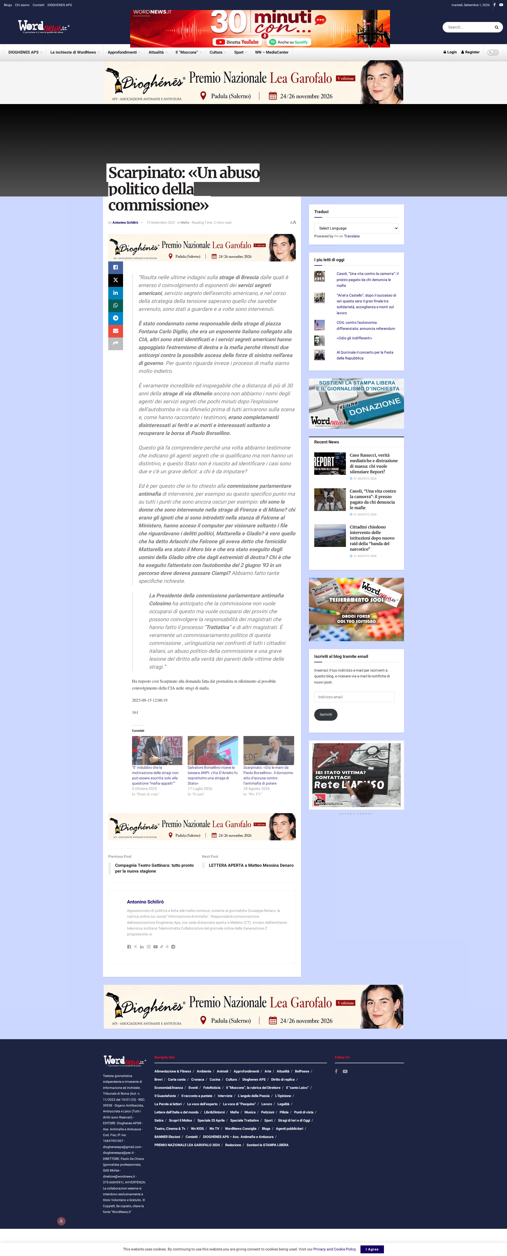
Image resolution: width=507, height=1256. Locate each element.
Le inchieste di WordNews (73, 52)
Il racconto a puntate (196, 1095)
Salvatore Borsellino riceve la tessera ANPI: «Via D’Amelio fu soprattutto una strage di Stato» (213, 775)
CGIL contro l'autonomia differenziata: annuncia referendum (366, 325)
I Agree (372, 1249)
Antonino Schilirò (125, 222)
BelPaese (302, 1071)
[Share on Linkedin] (115, 293)
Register (472, 52)
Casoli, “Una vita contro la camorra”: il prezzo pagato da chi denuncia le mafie (367, 279)
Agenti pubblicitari (289, 1128)
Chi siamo (22, 5)
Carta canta (177, 1079)
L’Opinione (283, 1095)
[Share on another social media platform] (115, 344)
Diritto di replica (283, 1079)
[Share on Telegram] (115, 318)
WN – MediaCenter (271, 52)
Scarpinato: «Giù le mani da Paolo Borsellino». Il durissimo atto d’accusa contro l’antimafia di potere (268, 775)
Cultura (216, 52)
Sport (238, 52)
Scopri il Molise (180, 1120)
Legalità (283, 1104)
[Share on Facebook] (115, 267)
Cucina (215, 1079)
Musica (250, 1112)
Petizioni (267, 1112)
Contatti (38, 5)
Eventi (193, 1087)
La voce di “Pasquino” (239, 1104)
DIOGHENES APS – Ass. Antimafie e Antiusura (238, 1136)
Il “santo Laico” (297, 1087)
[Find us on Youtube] (501, 5)
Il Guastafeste (165, 1095)
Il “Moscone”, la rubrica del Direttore (253, 1087)
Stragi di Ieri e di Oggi (294, 1120)
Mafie (185, 222)
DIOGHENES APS (60, 5)
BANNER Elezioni (167, 1136)
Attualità (156, 52)
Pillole (284, 1112)
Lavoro (266, 1104)
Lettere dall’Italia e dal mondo (176, 1112)
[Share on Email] (115, 331)
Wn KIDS (197, 1128)
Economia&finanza (168, 1087)
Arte (268, 1071)
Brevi (158, 1079)
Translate (352, 236)
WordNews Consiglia (240, 1128)
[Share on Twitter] (115, 280)
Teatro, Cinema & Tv (169, 1128)
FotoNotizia (211, 1087)
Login (452, 52)
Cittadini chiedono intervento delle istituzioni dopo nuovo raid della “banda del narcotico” (372, 538)
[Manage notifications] (61, 1221)
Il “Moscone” (187, 52)
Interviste (225, 1095)
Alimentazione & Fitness (172, 1071)
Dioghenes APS (254, 1079)
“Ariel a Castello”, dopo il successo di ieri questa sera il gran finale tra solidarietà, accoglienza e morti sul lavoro (366, 304)
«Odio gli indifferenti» (354, 338)
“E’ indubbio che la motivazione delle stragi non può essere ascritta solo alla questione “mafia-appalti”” (155, 775)
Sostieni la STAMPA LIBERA (268, 1144)
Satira (158, 1120)
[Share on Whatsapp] (115, 305)
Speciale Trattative (244, 1120)
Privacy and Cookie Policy (334, 1249)
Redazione (233, 1144)
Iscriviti (326, 714)
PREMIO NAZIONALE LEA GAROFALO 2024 (187, 1144)
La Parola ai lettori (168, 1104)
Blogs (8, 5)
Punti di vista (303, 1112)
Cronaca (197, 1079)
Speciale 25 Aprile (211, 1120)
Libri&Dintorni (214, 1112)
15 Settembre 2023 (161, 222)
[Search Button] (497, 27)
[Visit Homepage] (37, 27)
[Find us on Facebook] (495, 5)
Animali (222, 1071)
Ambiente (204, 1071)
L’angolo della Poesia (254, 1095)
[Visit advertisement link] (260, 27)
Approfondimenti (122, 52)
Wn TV (214, 1128)
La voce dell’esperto (202, 1104)
